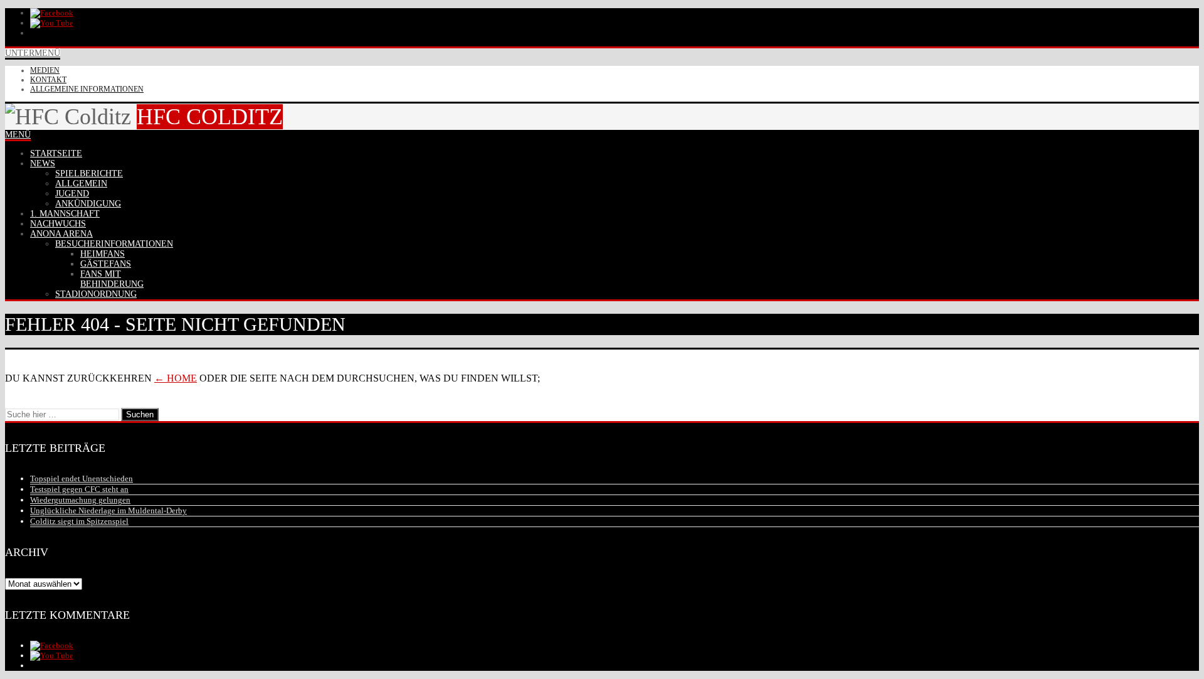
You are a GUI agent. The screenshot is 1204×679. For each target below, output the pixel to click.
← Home (175, 378)
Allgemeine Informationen (87, 89)
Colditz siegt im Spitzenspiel (79, 521)
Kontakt (48, 79)
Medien (45, 70)
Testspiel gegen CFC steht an (79, 489)
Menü (18, 134)
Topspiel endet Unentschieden (81, 478)
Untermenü (32, 53)
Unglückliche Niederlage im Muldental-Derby (108, 510)
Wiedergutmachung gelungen (80, 500)
